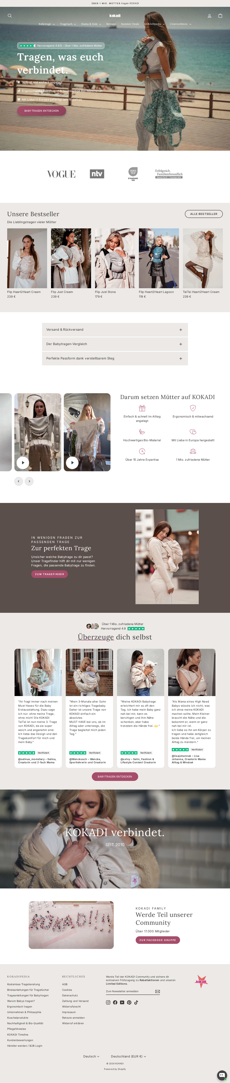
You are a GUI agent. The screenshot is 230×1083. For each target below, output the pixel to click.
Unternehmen (179, 24)
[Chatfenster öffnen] (222, 1075)
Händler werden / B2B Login (24, 1045)
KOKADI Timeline (17, 1034)
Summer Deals (130, 24)
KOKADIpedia (153, 24)
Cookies (67, 989)
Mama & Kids (89, 24)
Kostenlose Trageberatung (23, 984)
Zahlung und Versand (75, 1000)
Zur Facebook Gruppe (157, 940)
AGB (65, 984)
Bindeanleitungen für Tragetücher (28, 989)
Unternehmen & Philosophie (24, 1012)
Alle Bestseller (203, 214)
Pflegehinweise (16, 1028)
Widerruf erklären (73, 1023)
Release (111, 24)
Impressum (69, 1012)
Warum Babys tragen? (21, 1000)
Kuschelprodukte (17, 1017)
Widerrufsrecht (71, 1006)
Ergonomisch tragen (19, 1006)
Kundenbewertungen (20, 1040)
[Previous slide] (18, 481)
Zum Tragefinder (49, 574)
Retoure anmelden (73, 1017)
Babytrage (45, 24)
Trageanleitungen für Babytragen (28, 995)
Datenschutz (70, 995)
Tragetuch (66, 24)
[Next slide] (29, 481)
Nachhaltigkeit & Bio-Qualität (25, 1023)
